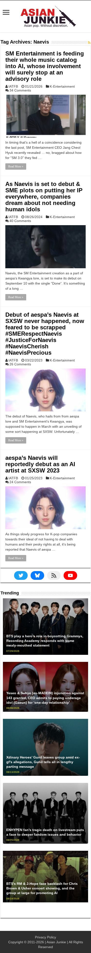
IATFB (13, 86)
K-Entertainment (62, 86)
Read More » (15, 166)
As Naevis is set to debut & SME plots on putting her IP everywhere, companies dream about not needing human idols (44, 197)
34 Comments (20, 90)
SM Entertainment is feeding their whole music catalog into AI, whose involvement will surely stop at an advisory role (44, 66)
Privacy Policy (45, 937)
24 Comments (20, 482)
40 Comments (20, 221)
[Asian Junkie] (45, 15)
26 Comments (20, 364)
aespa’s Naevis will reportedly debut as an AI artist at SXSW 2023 (40, 464)
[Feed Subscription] (89, 43)
